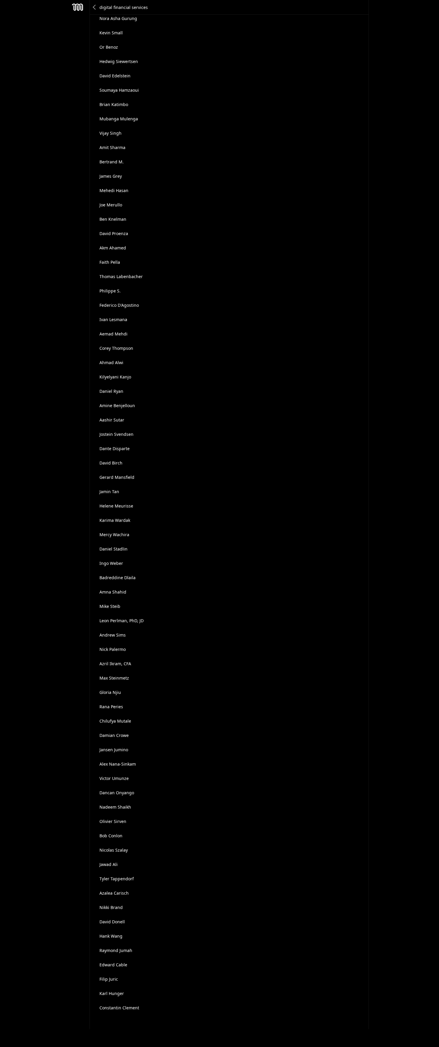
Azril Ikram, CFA (115, 663)
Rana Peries (111, 706)
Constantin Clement (119, 1008)
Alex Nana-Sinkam (117, 764)
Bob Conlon (110, 835)
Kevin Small (111, 33)
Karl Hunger (111, 993)
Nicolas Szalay (113, 850)
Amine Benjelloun (117, 405)
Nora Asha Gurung (118, 18)
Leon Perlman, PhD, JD (121, 620)
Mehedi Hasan (113, 190)
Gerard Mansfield (116, 477)
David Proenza (113, 233)
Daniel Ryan (111, 391)
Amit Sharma (112, 147)
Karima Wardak (114, 520)
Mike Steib (109, 606)
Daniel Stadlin (113, 549)
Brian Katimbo (113, 104)
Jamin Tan (109, 491)
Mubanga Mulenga (118, 119)
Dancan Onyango (116, 792)
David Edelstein (115, 76)
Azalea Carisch (114, 893)
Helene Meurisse (116, 506)
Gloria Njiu (110, 692)
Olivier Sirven (112, 821)
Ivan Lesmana (113, 319)
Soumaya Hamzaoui (119, 90)
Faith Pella (109, 262)
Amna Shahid (112, 592)
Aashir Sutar (111, 420)
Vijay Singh (110, 133)
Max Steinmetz (114, 678)
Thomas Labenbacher (121, 276)
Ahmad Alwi (111, 362)
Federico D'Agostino (119, 305)
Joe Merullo (110, 205)
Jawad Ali (108, 864)
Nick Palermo (112, 649)
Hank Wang (110, 936)
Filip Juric (108, 979)
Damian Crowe (114, 735)
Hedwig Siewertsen (118, 61)
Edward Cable (113, 965)
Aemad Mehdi (113, 334)
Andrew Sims (112, 635)
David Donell (112, 922)
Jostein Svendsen (116, 434)
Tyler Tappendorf (116, 879)
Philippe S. (110, 291)
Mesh (78, 7)
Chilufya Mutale (115, 721)
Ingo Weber (111, 563)
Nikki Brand (111, 907)
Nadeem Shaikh (115, 807)
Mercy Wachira (114, 534)
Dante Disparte (114, 448)
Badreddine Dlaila (117, 577)
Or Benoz (108, 47)
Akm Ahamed (112, 248)
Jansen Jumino (113, 749)
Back (94, 7)
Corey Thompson (116, 348)
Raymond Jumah (115, 950)
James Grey (110, 176)
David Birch (110, 463)
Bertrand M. (111, 162)
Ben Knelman (112, 219)
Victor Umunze (114, 778)
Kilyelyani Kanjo (115, 377)
